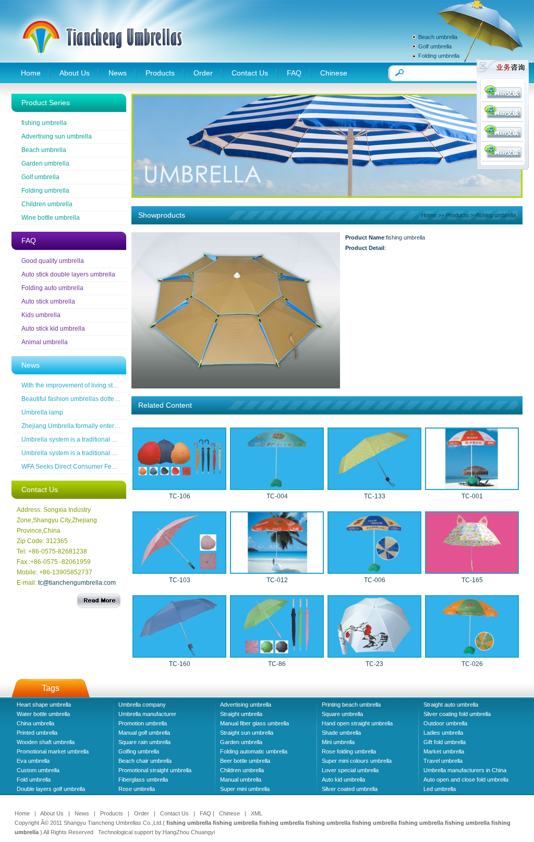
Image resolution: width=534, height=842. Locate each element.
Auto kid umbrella (343, 779)
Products (160, 73)
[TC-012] (277, 571)
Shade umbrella (341, 733)
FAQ (294, 73)
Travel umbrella (443, 761)
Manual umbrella (240, 779)
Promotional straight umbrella (154, 770)
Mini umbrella (338, 742)
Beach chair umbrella (145, 761)
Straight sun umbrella (246, 733)
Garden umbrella (45, 163)
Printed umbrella (37, 733)
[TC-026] (472, 654)
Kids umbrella (40, 315)
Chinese (333, 73)
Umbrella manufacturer (147, 714)
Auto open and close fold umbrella (465, 779)
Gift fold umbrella (444, 742)
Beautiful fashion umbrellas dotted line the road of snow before (109, 399)
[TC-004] (277, 487)
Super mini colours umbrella (357, 761)
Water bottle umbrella (43, 714)
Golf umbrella (435, 46)
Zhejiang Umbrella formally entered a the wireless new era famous (115, 426)
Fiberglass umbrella (143, 779)
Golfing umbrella (138, 751)
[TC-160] (179, 654)
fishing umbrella (44, 123)
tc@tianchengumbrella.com (77, 582)
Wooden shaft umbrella (46, 742)
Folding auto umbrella (52, 288)
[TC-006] (374, 571)
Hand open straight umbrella (357, 723)
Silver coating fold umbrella (457, 714)
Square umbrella (342, 714)
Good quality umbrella (52, 261)
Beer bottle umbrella (245, 761)
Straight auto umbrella (450, 704)
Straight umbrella (241, 714)
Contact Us (250, 73)
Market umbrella (443, 751)
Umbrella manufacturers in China (464, 770)
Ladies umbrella (443, 733)
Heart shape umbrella (44, 704)
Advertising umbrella (245, 704)
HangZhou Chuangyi (189, 832)
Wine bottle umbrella (50, 217)
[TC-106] (179, 487)
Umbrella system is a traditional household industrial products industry (120, 439)
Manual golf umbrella (144, 733)
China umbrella (35, 723)
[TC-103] (179, 571)
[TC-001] (472, 487)
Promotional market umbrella (53, 751)
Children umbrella (46, 204)
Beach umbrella (437, 37)
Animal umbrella (44, 342)
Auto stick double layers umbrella (68, 274)
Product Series (45, 102)
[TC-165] (472, 571)
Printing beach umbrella (351, 704)
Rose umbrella (136, 789)
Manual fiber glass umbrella (254, 723)
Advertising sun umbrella (56, 136)
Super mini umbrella (245, 789)
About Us (74, 73)
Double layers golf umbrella (51, 789)
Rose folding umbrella (349, 751)
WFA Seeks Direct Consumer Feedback (76, 466)
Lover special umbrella (350, 770)
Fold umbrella (34, 779)
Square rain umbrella (144, 742)
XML (256, 813)
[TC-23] (374, 654)
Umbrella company (142, 704)
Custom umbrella (38, 770)
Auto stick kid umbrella (53, 328)
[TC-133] (374, 487)
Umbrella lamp (42, 412)
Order (203, 73)
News (117, 73)
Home (31, 73)
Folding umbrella (438, 56)
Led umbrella (439, 789)
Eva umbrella (33, 761)
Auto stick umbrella (48, 301)
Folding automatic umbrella (253, 751)
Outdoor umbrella (445, 723)
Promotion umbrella (142, 723)
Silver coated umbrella (350, 789)
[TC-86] (277, 654)
